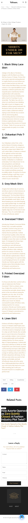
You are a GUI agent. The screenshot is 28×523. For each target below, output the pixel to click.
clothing (11, 380)
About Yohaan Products (14, 22)
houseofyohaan (20, 380)
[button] (12, 433)
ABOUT (17, 506)
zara (12, 383)
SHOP (11, 506)
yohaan (5, 22)
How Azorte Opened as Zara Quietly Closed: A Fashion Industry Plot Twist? (14, 426)
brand (4, 380)
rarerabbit (5, 383)
